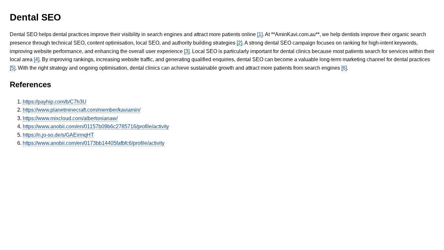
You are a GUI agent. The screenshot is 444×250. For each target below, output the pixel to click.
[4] (36, 59)
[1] (260, 34)
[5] (12, 68)
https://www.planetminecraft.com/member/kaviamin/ (81, 110)
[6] (344, 68)
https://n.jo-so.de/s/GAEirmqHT (58, 135)
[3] (186, 51)
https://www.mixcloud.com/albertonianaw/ (70, 118)
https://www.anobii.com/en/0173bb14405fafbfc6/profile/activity (93, 143)
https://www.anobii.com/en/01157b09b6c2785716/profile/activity (96, 126)
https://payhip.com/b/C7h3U (54, 101)
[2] (239, 43)
